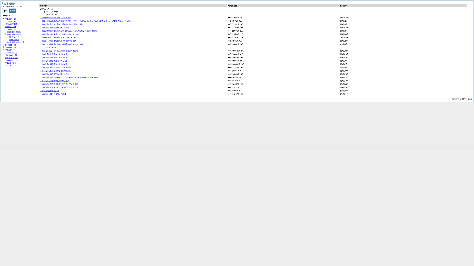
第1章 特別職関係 (14, 32)
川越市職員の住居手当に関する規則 (53, 61)
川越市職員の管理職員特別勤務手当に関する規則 (59, 84)
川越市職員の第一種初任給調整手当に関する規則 (59, 51)
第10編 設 (11, 55)
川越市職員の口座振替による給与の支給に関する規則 (60, 34)
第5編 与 (10, 29)
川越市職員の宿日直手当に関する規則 (54, 74)
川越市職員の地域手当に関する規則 (53, 57)
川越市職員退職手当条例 (49, 91)
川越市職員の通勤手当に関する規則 (53, 64)
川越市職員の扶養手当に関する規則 (53, 54)
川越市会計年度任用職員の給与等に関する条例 (58, 38)
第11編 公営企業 (11, 58)
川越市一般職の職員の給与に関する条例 (55, 18)
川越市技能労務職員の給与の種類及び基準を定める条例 (61, 44)
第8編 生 (10, 50)
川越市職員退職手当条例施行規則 (53, 94)
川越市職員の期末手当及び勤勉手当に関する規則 (59, 87)
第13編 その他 (10, 63)
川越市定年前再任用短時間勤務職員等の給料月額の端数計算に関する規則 (68, 31)
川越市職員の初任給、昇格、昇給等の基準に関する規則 (61, 24)
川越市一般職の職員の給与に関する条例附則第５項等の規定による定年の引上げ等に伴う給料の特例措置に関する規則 (85, 21)
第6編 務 (10, 45)
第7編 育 (10, 47)
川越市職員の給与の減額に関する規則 (54, 28)
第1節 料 (14, 37)
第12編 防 (11, 60)
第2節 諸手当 (14, 40)
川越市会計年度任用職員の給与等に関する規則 (58, 41)
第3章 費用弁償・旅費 (15, 42)
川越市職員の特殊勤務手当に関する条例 (55, 67)
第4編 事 (10, 27)
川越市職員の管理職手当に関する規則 (54, 81)
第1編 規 (10, 19)
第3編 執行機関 (11, 24)
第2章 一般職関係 (14, 34)
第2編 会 (10, 22)
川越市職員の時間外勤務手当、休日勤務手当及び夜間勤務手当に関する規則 (69, 77)
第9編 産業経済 (11, 53)
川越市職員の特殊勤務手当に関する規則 (55, 71)
